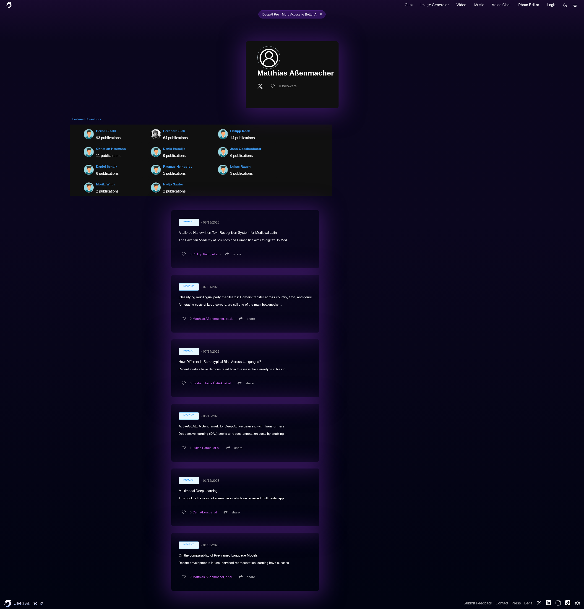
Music (479, 5)
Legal (528, 603)
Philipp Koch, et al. (206, 254)
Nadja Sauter (173, 184)
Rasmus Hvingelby (177, 166)
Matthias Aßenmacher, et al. (213, 318)
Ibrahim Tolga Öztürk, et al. (212, 383)
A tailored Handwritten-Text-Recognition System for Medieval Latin (228, 232)
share (237, 254)
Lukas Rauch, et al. (206, 448)
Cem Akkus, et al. (205, 512)
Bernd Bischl (106, 131)
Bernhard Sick (174, 131)
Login (551, 5)
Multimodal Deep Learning (198, 491)
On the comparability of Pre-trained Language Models (218, 555)
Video (461, 5)
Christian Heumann (111, 149)
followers (288, 86)
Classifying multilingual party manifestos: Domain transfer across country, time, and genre (245, 297)
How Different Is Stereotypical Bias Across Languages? (220, 362)
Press (516, 603)
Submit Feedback (478, 603)
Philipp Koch (240, 131)
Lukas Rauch (240, 166)
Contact (501, 603)
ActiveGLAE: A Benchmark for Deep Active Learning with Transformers (231, 426)
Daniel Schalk (106, 166)
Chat (409, 5)
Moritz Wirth (105, 184)
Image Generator (434, 5)
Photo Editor (528, 5)
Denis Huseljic (174, 149)
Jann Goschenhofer (245, 149)
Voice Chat (501, 5)
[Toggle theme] (565, 5)
